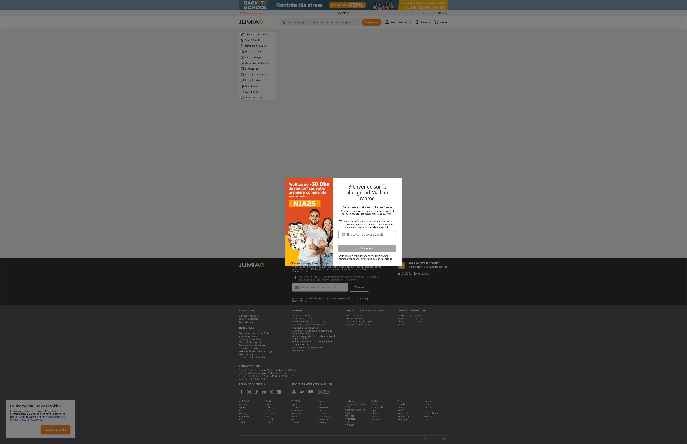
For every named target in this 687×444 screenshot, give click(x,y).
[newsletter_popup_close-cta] (396, 183)
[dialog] (343, 222)
